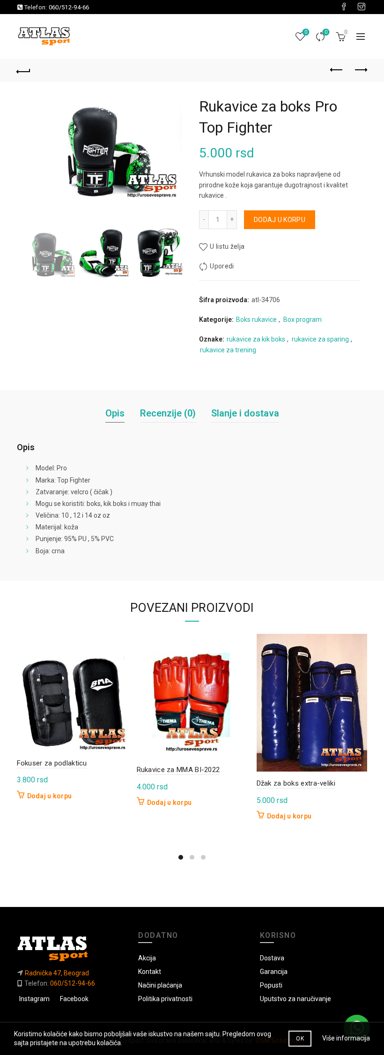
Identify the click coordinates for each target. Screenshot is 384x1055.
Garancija (274, 971)
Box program (302, 319)
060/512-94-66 (69, 7)
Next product (360, 70)
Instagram (34, 999)
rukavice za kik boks (256, 339)
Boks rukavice (256, 319)
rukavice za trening (228, 350)
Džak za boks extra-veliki (296, 783)
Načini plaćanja (160, 985)
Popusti (271, 985)
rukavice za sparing (320, 339)
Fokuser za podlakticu (52, 763)
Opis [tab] (115, 413)
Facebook (74, 999)
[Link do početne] (71, 948)
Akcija (147, 958)
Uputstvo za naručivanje (295, 999)
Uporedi (326, 32)
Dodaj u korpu (279, 219)
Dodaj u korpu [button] (49, 796)
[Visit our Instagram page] (361, 7)
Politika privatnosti (165, 999)
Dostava (272, 958)
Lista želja (305, 32)
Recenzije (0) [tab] (168, 413)
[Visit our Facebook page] (343, 7)
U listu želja (227, 246)
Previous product (337, 70)
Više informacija (346, 1038)
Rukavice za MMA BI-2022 (178, 769)
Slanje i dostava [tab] (245, 413)
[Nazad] (24, 70)
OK (300, 1038)
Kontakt (149, 971)
